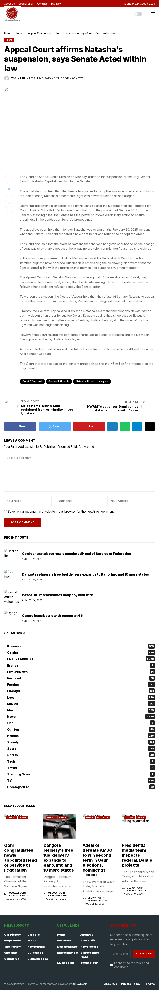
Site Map (10, 952)
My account (65, 962)
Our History (12, 934)
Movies (80, 704)
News (19, 33)
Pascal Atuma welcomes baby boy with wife (57, 595)
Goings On (11, 958)
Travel (80, 768)
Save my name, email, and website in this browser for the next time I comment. (61, 511)
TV (80, 780)
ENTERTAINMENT (80, 659)
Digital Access (37, 958)
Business (80, 646)
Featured (80, 678)
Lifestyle (80, 691)
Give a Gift (87, 940)
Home (7, 33)
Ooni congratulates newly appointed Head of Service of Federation (76, 554)
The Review (12, 946)
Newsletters (89, 946)
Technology (89, 962)
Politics (80, 736)
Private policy (130, 983)
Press (31, 940)
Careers (33, 934)
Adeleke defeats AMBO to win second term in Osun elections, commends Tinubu (97, 860)
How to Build (36, 946)
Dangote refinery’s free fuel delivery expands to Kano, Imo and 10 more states (85, 574)
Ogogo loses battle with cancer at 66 (52, 615)
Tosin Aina (18, 78)
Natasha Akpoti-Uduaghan (92, 381)
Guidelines (35, 952)
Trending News (80, 774)
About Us (86, 934)
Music (80, 710)
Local (80, 697)
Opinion (80, 729)
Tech (80, 761)
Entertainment (67, 952)
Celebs (80, 652)
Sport (80, 748)
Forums (149, 983)
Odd (80, 723)
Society (80, 742)
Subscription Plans (90, 954)
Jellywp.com (79, 983)
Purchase (64, 940)
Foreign (80, 684)
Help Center (12, 940)
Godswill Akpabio (59, 381)
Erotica (80, 665)
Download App (67, 946)
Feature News (80, 672)
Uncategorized (80, 787)
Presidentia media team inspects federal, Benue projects (137, 855)
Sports (80, 755)
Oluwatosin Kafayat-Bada (18, 894)
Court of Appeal (32, 381)
